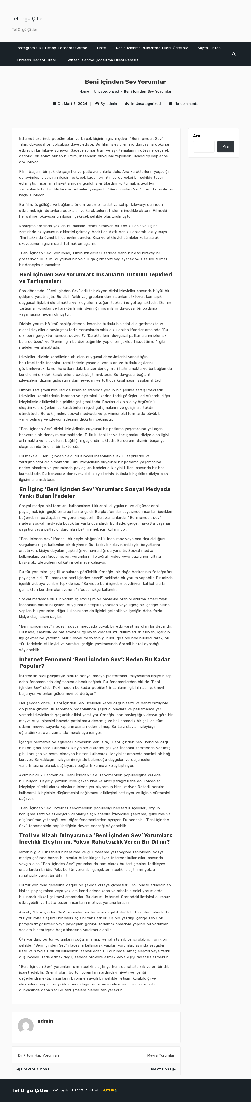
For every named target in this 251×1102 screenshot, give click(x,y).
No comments (187, 103)
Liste (101, 48)
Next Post (161, 1069)
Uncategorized (106, 91)
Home (84, 91)
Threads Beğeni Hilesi (36, 60)
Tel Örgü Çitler (28, 19)
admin (112, 103)
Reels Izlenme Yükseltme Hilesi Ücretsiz (152, 48)
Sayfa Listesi (210, 48)
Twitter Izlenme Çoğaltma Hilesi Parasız (102, 60)
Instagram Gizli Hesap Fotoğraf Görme (51, 48)
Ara (196, 136)
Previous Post (35, 1069)
